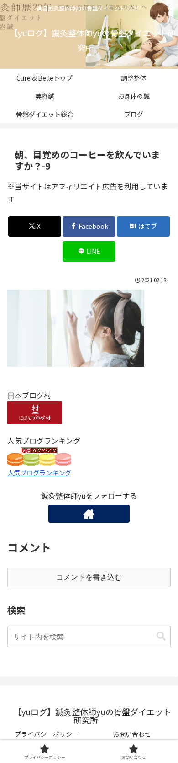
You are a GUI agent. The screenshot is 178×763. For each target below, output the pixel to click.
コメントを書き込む (89, 577)
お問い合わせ (132, 733)
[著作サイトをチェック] (88, 514)
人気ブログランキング (39, 472)
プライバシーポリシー (47, 733)
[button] (161, 636)
